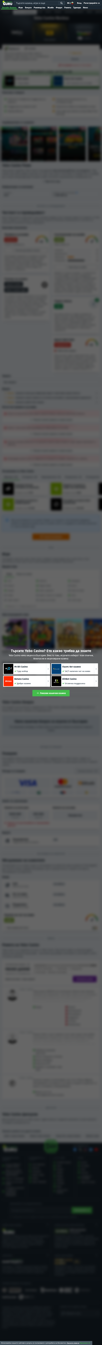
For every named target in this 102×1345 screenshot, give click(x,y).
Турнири (77, 7)
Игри (20, 7)
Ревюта (67, 7)
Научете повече (73, 1343)
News (85, 7)
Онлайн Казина (9, 7)
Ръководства (39, 7)
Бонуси (28, 7)
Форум (59, 7)
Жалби (50, 7)
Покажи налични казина (53, 693)
